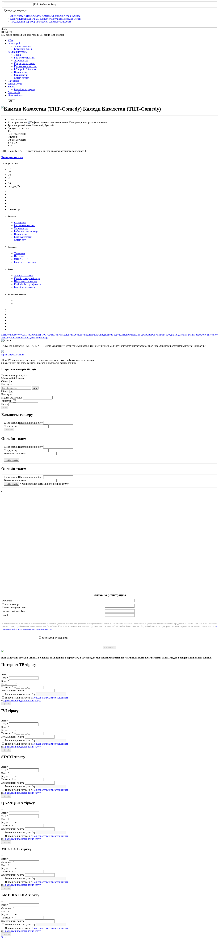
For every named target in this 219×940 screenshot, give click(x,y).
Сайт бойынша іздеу (45, 4)
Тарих (17, 54)
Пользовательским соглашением (50, 697)
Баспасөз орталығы (24, 57)
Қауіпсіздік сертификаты (27, 284)
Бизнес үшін (14, 43)
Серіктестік (14, 92)
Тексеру (9, 429)
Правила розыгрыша (12, 354)
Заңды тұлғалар (22, 46)
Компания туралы (17, 51)
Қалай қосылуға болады (27, 278)
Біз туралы (20, 222)
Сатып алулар (21, 77)
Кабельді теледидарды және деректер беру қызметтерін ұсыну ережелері (112, 334)
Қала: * (5, 681)
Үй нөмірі (6, 400)
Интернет (19, 256)
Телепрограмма (12, 157)
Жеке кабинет (15, 95)
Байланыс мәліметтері (26, 231)
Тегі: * (4, 677)
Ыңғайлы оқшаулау (24, 89)
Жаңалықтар (21, 60)
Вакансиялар (21, 72)
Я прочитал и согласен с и (34, 699)
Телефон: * (7, 687)
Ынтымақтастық (23, 237)
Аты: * (4, 674)
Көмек (11, 86)
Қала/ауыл (7, 384)
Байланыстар (15, 83)
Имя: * (4, 858)
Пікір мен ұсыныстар (25, 281)
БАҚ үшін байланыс (25, 69)
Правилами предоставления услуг (22, 700)
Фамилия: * (7, 862)
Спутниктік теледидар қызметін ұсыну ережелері (179, 334)
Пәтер (4, 404)
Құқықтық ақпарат (24, 63)
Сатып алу (20, 239)
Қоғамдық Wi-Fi (23, 49)
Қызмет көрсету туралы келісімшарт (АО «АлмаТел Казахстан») (36, 334)
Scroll (4, 937)
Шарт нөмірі (10, 422)
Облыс (5, 381)
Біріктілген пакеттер (25, 262)
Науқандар (13, 80)
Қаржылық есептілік (25, 66)
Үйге (10, 40)
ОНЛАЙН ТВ (21, 259)
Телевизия (19, 253)
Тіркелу (6, 704)
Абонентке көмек (23, 275)
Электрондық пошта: (12, 690)
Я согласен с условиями (55, 637)
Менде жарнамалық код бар (19, 694)
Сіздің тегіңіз (11, 426)
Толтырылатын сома (15, 453)
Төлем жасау (11, 460)
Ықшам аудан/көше (11, 397)
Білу (35, 388)
